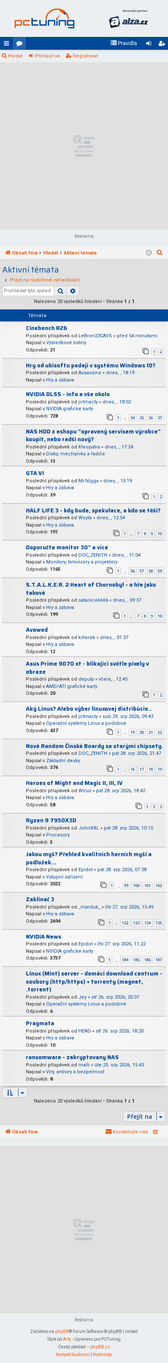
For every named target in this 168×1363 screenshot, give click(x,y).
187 (159, 960)
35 (142, 418)
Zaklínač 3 (40, 899)
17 (142, 769)
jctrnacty (88, 402)
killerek (86, 637)
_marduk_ (89, 907)
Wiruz (84, 791)
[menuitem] (123, 43)
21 (151, 732)
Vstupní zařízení (64, 877)
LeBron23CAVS (95, 336)
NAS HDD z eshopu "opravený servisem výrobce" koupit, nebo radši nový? (93, 435)
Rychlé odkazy (8, 45)
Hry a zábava (60, 380)
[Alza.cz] (128, 18)
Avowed (37, 629)
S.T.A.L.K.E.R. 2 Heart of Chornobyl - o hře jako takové (91, 588)
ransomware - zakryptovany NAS (72, 1057)
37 (160, 418)
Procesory (58, 835)
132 (125, 923)
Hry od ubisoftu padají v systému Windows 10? (91, 365)
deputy (86, 679)
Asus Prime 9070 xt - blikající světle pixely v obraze (87, 667)
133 (136, 923)
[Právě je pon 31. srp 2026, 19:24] (149, 253)
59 (160, 571)
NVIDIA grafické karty (69, 409)
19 (133, 732)
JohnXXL (88, 828)
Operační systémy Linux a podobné (86, 723)
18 (151, 769)
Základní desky (63, 760)
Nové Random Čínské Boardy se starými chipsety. (94, 746)
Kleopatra (89, 447)
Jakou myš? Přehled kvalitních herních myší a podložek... (89, 858)
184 (125, 960)
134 (147, 923)
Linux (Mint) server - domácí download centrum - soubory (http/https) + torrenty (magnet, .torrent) (94, 981)
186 (147, 960)
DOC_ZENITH (92, 555)
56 (133, 571)
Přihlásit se (47, 56)
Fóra (21, 45)
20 (142, 732)
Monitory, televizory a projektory (82, 562)
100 (136, 885)
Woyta (85, 518)
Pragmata (40, 1023)
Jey (82, 997)
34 (133, 418)
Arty (67, 1339)
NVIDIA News (43, 936)
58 (151, 571)
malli (84, 1065)
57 (142, 571)
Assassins (89, 373)
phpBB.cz (100, 1347)
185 (136, 960)
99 (126, 885)
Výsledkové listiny (66, 342)
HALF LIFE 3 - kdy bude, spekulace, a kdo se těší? (93, 510)
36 (151, 418)
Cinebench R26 (46, 328)
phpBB (62, 1331)
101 (147, 885)
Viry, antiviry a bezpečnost (75, 1072)
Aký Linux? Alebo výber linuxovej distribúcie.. (89, 708)
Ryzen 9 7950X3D (51, 820)
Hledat (15, 56)
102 (159, 885)
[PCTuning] (44, 18)
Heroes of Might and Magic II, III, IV (74, 783)
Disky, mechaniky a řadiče (75, 454)
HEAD (84, 1031)
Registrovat (85, 56)
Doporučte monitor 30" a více (67, 547)
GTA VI (35, 473)
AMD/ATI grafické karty (71, 686)
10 (160, 533)
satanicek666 (93, 600)
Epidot (85, 869)
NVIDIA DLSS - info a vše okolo (68, 394)
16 (133, 769)
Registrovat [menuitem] (163, 45)
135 (159, 923)
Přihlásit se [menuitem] (150, 45)
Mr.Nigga (88, 481)
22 (160, 732)
